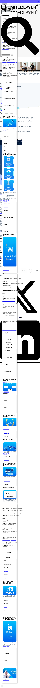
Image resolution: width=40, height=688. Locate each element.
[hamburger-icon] (37, 11)
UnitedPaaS (3, 293)
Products (4, 273)
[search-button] (12, 54)
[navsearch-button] (19, 53)
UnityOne (39, 1)
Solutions (4, 11)
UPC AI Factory (7, 374)
